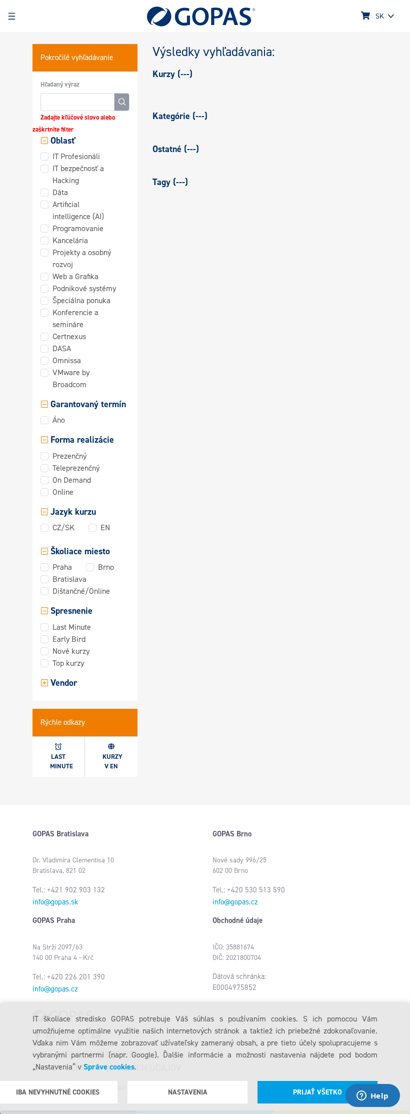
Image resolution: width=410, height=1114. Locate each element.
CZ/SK (63, 527)
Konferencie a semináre (75, 318)
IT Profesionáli (76, 156)
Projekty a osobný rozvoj (81, 258)
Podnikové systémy (84, 288)
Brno (106, 567)
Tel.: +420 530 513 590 (248, 890)
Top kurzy (68, 663)
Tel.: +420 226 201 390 (68, 977)
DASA (61, 348)
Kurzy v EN (112, 761)
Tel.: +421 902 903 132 (68, 890)
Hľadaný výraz (60, 84)
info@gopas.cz (235, 902)
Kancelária (70, 240)
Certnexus (69, 336)
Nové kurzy (71, 651)
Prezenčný (69, 456)
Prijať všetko (317, 1092)
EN (105, 527)
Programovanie (78, 228)
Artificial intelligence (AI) (78, 210)
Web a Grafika (75, 276)
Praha (62, 567)
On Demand (71, 480)
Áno (58, 420)
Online (63, 492)
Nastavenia (188, 1092)
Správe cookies (109, 1066)
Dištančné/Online (81, 591)
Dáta (60, 192)
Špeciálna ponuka (81, 300)
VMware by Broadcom (71, 378)
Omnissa (66, 360)
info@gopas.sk (55, 902)
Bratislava (69, 579)
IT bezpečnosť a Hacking (78, 174)
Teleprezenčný (76, 468)
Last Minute (71, 627)
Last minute (61, 761)
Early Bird (69, 639)
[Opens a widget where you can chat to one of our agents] (372, 1096)
